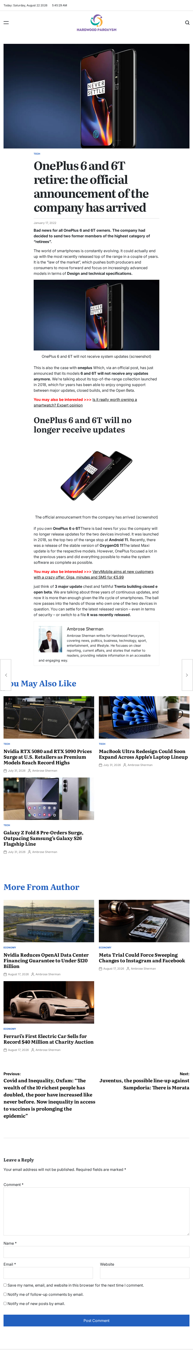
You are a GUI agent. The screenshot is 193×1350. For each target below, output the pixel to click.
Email (10, 1264)
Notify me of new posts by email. (36, 1303)
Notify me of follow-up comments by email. (46, 1294)
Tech (37, 153)
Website (107, 1264)
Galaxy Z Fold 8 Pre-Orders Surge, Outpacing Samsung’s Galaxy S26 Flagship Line (44, 838)
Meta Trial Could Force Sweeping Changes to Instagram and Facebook (142, 957)
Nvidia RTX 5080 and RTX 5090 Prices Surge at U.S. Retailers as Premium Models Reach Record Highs (48, 756)
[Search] (187, 23)
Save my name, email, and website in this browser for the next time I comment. (76, 1285)
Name (10, 1243)
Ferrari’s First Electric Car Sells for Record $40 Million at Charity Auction (49, 1038)
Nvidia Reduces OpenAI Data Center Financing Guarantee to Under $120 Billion (46, 960)
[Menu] (6, 23)
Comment (14, 1184)
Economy (10, 947)
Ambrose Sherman (44, 770)
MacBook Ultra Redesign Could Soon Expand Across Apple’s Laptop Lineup (143, 753)
